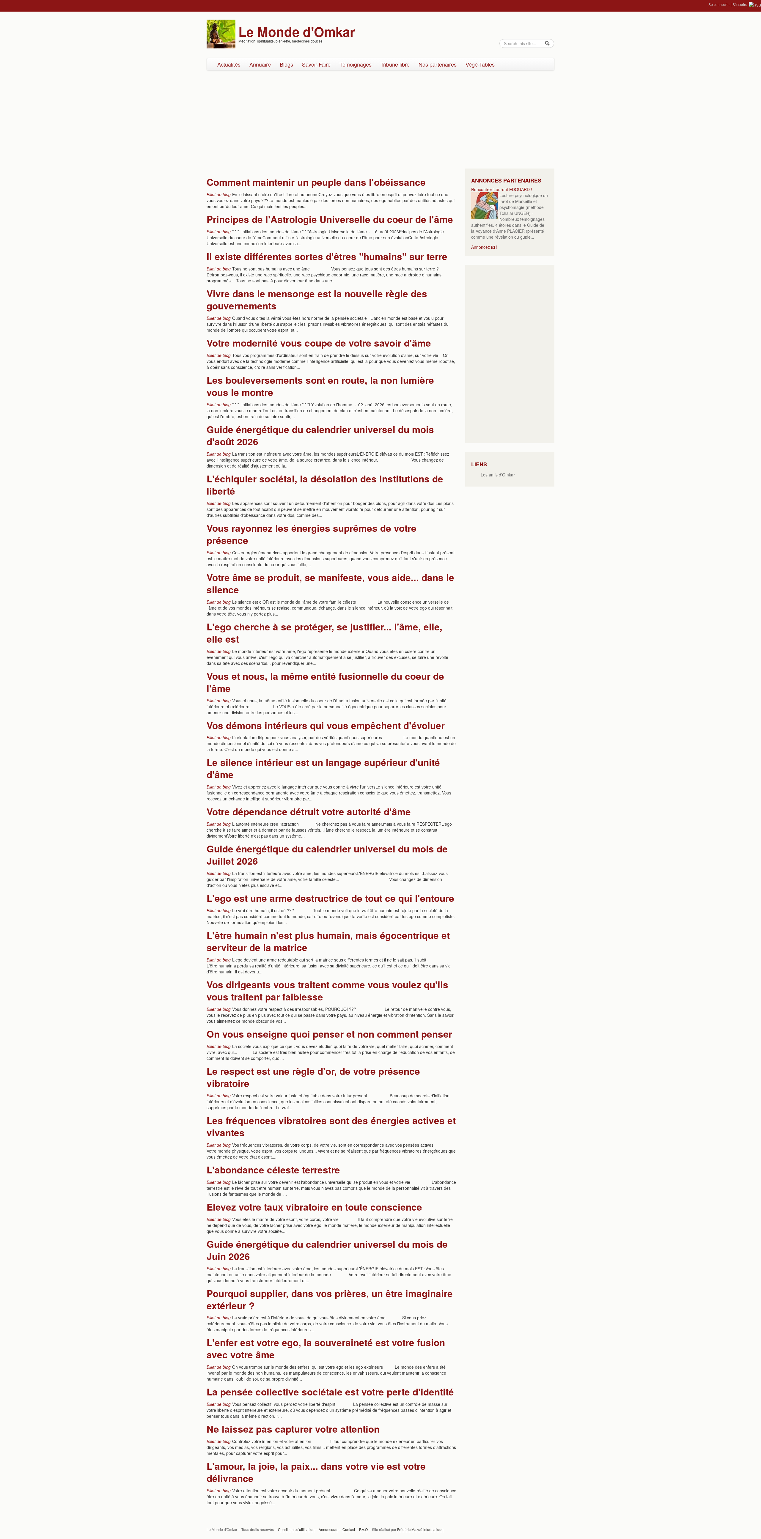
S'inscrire (739, 4)
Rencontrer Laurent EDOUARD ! (501, 189)
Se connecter (719, 4)
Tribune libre (395, 64)
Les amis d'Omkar (498, 475)
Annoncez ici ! (484, 247)
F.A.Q (363, 1529)
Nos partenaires (438, 64)
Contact (348, 1529)
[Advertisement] (380, 118)
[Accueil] (221, 33)
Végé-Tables (480, 64)
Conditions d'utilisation (296, 1529)
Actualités (228, 64)
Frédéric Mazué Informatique (420, 1529)
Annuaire (260, 64)
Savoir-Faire (316, 64)
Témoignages (355, 64)
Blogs (286, 64)
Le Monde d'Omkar (296, 31)
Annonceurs (328, 1529)
